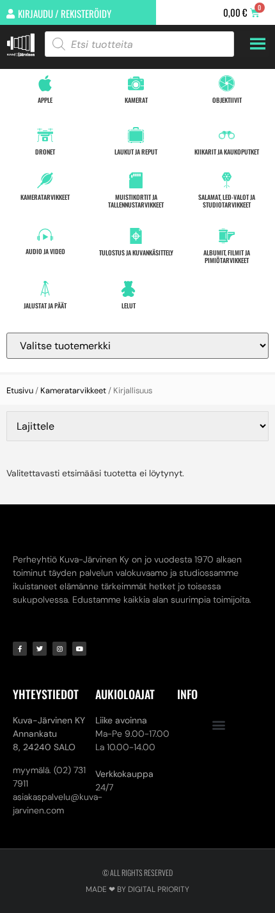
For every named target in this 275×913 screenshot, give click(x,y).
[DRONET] (45, 135)
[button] (218, 724)
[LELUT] (128, 289)
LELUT (129, 305)
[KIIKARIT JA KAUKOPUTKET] (227, 135)
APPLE (45, 100)
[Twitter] (40, 649)
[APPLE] (45, 83)
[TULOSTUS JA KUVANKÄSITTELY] (136, 236)
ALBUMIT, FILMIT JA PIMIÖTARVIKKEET (226, 256)
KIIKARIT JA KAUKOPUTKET (226, 151)
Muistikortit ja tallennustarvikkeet (136, 200)
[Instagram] (59, 649)
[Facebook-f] (20, 649)
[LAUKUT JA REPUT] (136, 135)
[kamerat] (136, 83)
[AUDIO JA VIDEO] (45, 235)
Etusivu (19, 390)
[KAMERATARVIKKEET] (45, 180)
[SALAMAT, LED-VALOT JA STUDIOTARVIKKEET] (227, 180)
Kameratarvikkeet (73, 390)
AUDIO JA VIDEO (45, 251)
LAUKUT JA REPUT (135, 151)
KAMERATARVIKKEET (45, 197)
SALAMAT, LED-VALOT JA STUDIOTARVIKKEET (226, 200)
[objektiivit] (227, 83)
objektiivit (227, 100)
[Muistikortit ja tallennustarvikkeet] (136, 180)
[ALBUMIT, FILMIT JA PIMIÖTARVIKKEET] (227, 236)
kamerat (136, 100)
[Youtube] (79, 649)
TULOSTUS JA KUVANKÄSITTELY (136, 252)
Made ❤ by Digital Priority (137, 889)
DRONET (45, 151)
